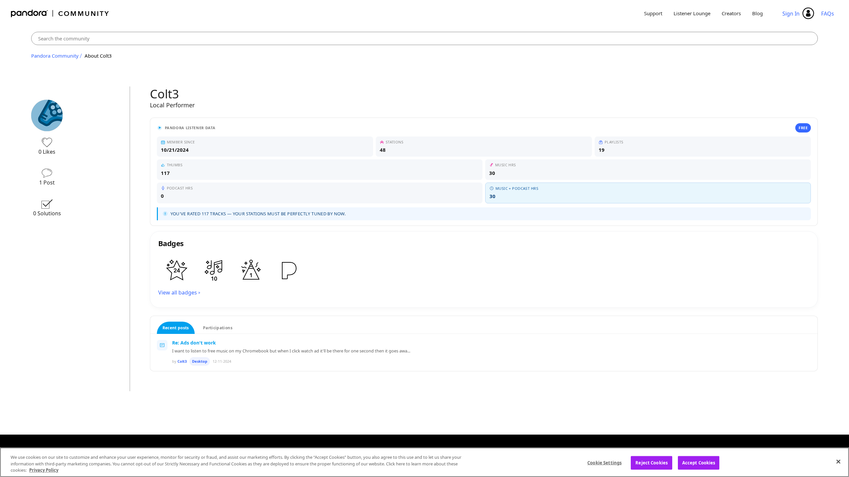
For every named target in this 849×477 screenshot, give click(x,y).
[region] (424, 462)
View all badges (177, 292)
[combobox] (424, 38)
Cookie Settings (604, 462)
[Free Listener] (288, 270)
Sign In (791, 13)
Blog (757, 13)
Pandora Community (60, 13)
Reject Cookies (651, 462)
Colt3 (182, 361)
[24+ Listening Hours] (177, 270)
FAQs (827, 13)
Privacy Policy (43, 470)
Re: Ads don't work (194, 343)
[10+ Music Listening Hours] (214, 270)
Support (653, 13)
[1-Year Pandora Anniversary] (251, 270)
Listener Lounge (692, 13)
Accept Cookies (698, 462)
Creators (731, 13)
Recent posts (176, 328)
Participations (217, 328)
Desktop (199, 361)
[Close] (838, 461)
